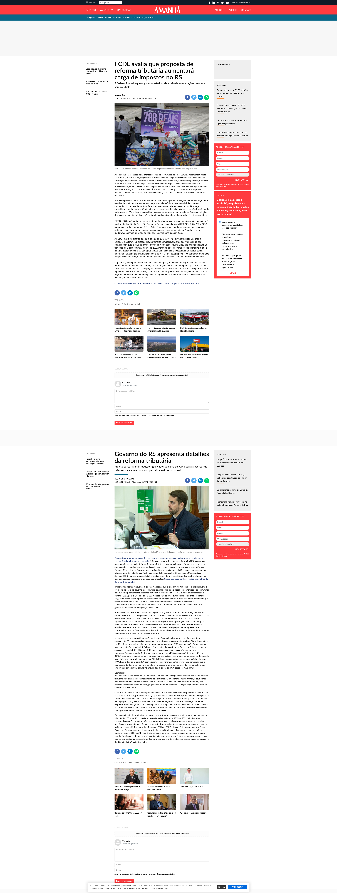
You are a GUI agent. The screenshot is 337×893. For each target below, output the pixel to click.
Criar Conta (246, 2)
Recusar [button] (221, 887)
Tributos (118, 304)
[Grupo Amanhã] (167, 9)
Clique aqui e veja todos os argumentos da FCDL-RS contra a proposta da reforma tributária (157, 283)
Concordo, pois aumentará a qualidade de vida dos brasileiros (232, 225)
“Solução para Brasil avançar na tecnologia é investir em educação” (98, 474)
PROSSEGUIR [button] (237, 887)
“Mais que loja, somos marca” (192, 787)
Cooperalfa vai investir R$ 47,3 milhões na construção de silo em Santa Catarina (232, 108)
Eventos (91, 10)
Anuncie (219, 10)
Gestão (117, 763)
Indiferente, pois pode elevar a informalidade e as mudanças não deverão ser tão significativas (232, 261)
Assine (233, 10)
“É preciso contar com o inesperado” (194, 813)
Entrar (235, 2)
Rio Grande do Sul (132, 304)
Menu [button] (92, 2)
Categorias (124, 10)
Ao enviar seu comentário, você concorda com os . (145, 415)
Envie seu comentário (124, 423)
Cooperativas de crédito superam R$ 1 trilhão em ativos (96, 71)
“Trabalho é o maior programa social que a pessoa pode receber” (95, 461)
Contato (246, 10)
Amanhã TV (106, 10)
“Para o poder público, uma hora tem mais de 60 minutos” (97, 486)
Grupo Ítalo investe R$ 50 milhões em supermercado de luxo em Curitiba (232, 93)
